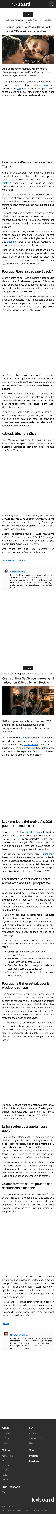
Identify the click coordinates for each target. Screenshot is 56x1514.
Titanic (22, 560)
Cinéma (28, 14)
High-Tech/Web (11, 1486)
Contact (19, 1510)
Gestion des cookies (40, 1510)
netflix (6, 1323)
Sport (32, 1450)
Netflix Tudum (34, 832)
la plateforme (31, 744)
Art (3, 1460)
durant (45, 85)
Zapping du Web (36, 1438)
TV (3, 1492)
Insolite (32, 1433)
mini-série (48, 854)
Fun (31, 1427)
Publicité (6, 1475)
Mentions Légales (8, 1510)
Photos (5, 1443)
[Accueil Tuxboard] (17, 4)
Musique (34, 1461)
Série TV (5, 1479)
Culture (6, 1450)
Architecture (7, 1455)
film (19, 88)
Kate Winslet (9, 560)
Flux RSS (28, 1510)
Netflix (26, 737)
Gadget (32, 1443)
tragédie (11, 241)
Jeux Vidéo (6, 1470)
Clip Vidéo (6, 1433)
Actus (5, 1427)
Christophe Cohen (22, 673)
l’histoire (6, 182)
